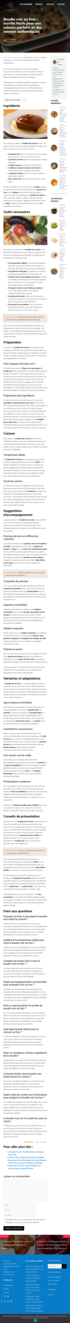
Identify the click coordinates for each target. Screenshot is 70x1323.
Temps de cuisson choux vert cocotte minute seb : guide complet (62, 240)
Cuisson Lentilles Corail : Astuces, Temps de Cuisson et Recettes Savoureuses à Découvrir (63, 149)
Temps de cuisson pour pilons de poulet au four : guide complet (62, 211)
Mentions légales (54, 1277)
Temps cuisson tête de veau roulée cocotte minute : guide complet (63, 272)
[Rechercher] (64, 1266)
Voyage (61, 4)
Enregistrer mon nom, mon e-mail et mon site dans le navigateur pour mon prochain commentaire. (25, 1221)
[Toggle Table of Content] (23, 99)
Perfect (50, 1295)
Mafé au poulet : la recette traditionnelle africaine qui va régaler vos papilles (63, 132)
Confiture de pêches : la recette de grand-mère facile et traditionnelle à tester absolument (63, 183)
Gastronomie (25, 4)
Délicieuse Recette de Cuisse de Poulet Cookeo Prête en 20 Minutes (17, 1245)
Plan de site (52, 1284)
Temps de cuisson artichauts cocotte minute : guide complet (62, 256)
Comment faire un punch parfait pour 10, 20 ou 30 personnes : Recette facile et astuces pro (63, 115)
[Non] (68, 1318)
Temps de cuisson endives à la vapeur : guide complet (62, 226)
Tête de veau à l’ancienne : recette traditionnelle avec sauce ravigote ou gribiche (63, 166)
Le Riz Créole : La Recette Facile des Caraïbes (26, 1157)
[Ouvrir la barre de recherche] (42, 9)
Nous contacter (53, 1280)
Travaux (50, 4)
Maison (39, 4)
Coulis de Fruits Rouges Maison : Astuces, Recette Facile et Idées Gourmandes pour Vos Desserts (52, 1245)
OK (35, 1320)
